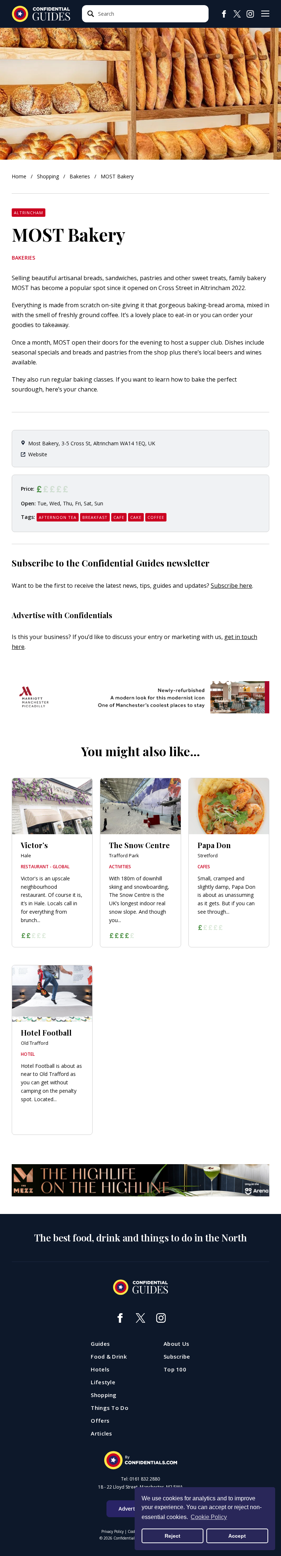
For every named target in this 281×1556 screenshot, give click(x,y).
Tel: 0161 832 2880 (140, 1479)
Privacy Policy (112, 1531)
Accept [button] (237, 1536)
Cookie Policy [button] (209, 1517)
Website (37, 454)
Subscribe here (231, 586)
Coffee (155, 517)
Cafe (118, 517)
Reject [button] (172, 1536)
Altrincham (28, 212)
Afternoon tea (57, 517)
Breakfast (95, 517)
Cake (136, 517)
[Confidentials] (140, 1460)
